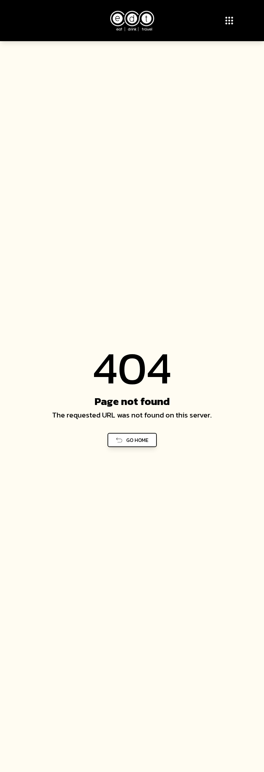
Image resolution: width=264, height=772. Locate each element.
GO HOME (137, 440)
